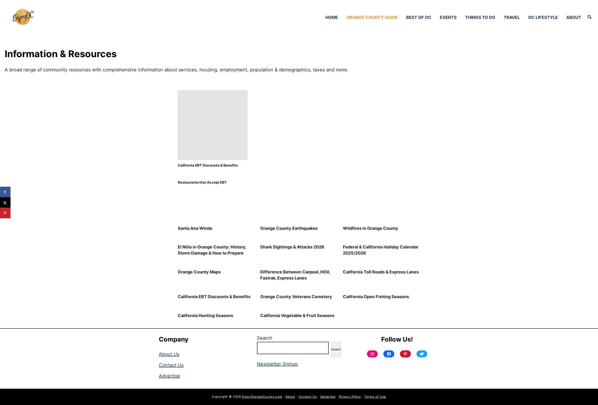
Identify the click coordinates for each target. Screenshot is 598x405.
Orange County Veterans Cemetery (296, 296)
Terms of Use (375, 396)
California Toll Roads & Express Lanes (381, 271)
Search (264, 338)
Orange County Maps (199, 271)
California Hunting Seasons (205, 315)
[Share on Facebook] (5, 192)
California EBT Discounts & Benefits (208, 165)
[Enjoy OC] (82, 17)
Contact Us (171, 365)
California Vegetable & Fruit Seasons (297, 315)
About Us (169, 354)
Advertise (169, 376)
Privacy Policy (350, 396)
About (290, 396)
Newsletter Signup (277, 364)
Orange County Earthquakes (289, 228)
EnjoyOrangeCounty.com (262, 396)
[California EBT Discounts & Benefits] (213, 158)
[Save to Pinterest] (5, 213)
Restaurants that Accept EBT (202, 182)
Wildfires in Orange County (370, 228)
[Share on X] (5, 202)
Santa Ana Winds (195, 228)
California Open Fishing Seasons (376, 296)
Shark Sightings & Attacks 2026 (292, 246)
